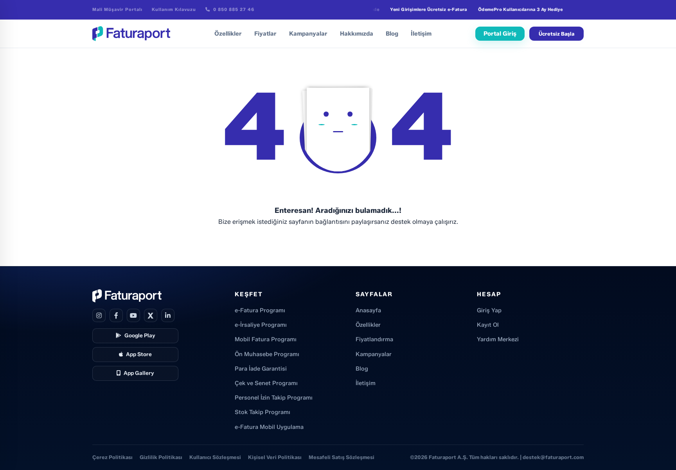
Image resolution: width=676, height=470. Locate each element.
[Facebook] (116, 315)
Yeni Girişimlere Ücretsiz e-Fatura (423, 9)
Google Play (139, 335)
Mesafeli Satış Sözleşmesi (341, 457)
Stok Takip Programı (262, 412)
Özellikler (228, 33)
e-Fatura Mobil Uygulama (269, 426)
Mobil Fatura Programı (266, 339)
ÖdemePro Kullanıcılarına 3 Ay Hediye (515, 9)
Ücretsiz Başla (556, 34)
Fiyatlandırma (374, 339)
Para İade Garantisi (261, 368)
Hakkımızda (356, 33)
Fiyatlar (265, 33)
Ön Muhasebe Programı (267, 354)
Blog (392, 33)
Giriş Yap (489, 310)
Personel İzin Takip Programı (274, 397)
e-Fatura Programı (260, 310)
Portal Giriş (500, 33)
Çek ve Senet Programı (266, 383)
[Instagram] (99, 315)
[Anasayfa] (131, 33)
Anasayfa (368, 310)
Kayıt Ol (488, 324)
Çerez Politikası (112, 457)
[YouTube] (133, 315)
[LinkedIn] (167, 315)
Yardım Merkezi (498, 339)
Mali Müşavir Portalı (117, 9)
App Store (139, 354)
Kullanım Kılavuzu (174, 9)
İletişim (421, 33)
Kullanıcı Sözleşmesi (215, 457)
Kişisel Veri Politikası (275, 457)
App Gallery (139, 373)
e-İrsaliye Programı (261, 324)
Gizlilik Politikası (161, 457)
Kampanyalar (308, 33)
